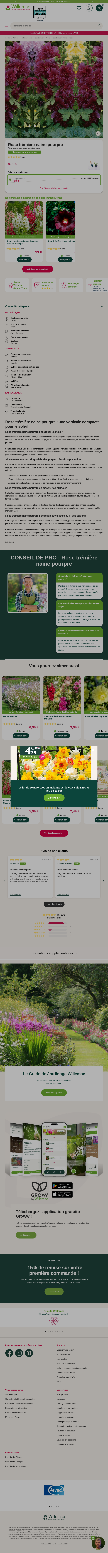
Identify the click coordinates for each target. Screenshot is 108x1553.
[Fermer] (93, 750)
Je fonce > (54, 798)
